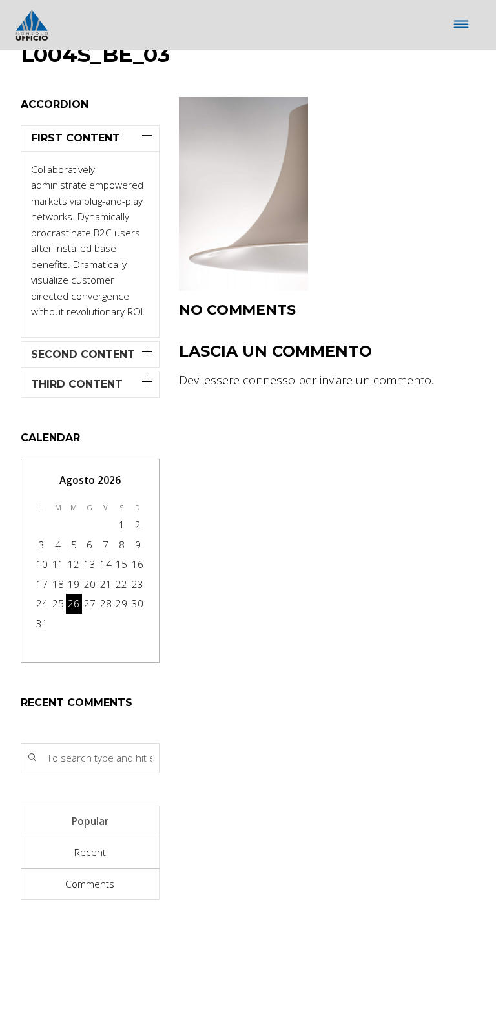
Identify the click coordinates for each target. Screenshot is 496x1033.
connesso (269, 380)
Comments (89, 883)
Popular (90, 821)
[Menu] (461, 25)
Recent (90, 852)
